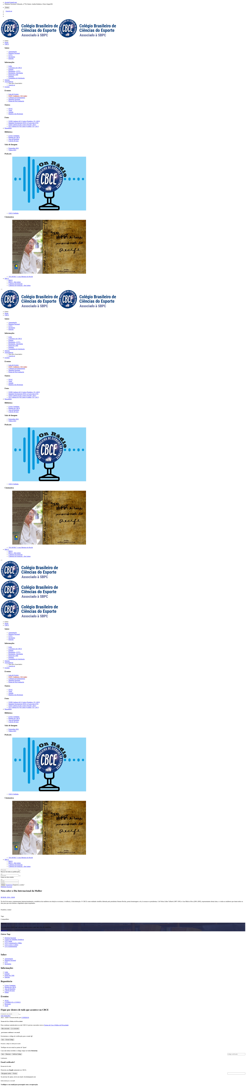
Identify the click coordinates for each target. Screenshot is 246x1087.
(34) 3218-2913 (5, 1016)
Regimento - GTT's (14, 71)
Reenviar (8, 1054)
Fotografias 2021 (13, 148)
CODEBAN (25, 1017)
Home (6, 42)
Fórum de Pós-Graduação (16, 101)
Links (10, 66)
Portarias (11, 76)
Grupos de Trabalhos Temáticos (14, 939)
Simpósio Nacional (14, 99)
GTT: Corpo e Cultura (11, 945)
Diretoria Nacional (14, 53)
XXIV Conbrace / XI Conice (17, 96)
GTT (6, 962)
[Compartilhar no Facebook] (10, 919)
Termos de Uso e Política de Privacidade (56, 1025)
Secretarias (11, 57)
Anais (10, 110)
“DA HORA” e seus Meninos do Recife (20, 276)
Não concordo (5, 1028)
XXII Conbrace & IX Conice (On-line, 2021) (22, 124)
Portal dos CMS (13, 74)
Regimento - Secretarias (15, 73)
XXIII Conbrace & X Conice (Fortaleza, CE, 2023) (24, 121)
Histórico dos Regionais (15, 114)
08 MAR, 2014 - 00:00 (8, 897)
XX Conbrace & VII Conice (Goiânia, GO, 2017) (23, 126)
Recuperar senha (6, 1073)
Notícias (7, 80)
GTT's (10, 55)
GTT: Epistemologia (11, 946)
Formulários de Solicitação (16, 78)
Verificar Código (16, 1054)
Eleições (11, 58)
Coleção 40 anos (13, 141)
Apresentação (12, 51)
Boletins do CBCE (14, 137)
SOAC (10, 108)
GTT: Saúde (8, 941)
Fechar (15, 1073)
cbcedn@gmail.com (11, 2)
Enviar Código (9, 1039)
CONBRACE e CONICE (13, 1002)
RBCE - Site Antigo (14, 282)
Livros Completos (13, 135)
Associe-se (11, 85)
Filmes (7, 992)
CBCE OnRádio (13, 213)
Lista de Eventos (13, 94)
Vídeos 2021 (12, 150)
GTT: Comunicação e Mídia (13, 943)
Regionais (8, 1004)
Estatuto (10, 69)
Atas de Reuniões (13, 139)
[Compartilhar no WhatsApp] (14, 919)
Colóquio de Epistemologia (16, 97)
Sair (3, 1039)
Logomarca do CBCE (15, 68)
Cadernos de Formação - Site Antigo (19, 285)
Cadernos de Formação (15, 284)
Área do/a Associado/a (15, 83)
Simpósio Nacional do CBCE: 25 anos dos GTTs (23, 123)
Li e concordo (15, 1028)
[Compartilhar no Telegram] (12, 919)
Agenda (10, 112)
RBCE (10, 280)
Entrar (6, 41)
